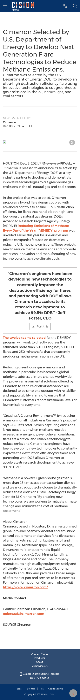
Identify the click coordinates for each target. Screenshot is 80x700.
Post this (42, 326)
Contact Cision (39, 654)
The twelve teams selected (24, 338)
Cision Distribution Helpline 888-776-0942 (40, 676)
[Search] (75, 6)
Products (39, 658)
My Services (38, 666)
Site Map (31, 689)
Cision (45, 694)
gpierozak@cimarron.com (23, 614)
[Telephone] (65, 6)
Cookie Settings (55, 689)
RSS (42, 689)
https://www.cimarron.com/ (25, 587)
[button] (40, 141)
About (39, 661)
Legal (19, 689)
